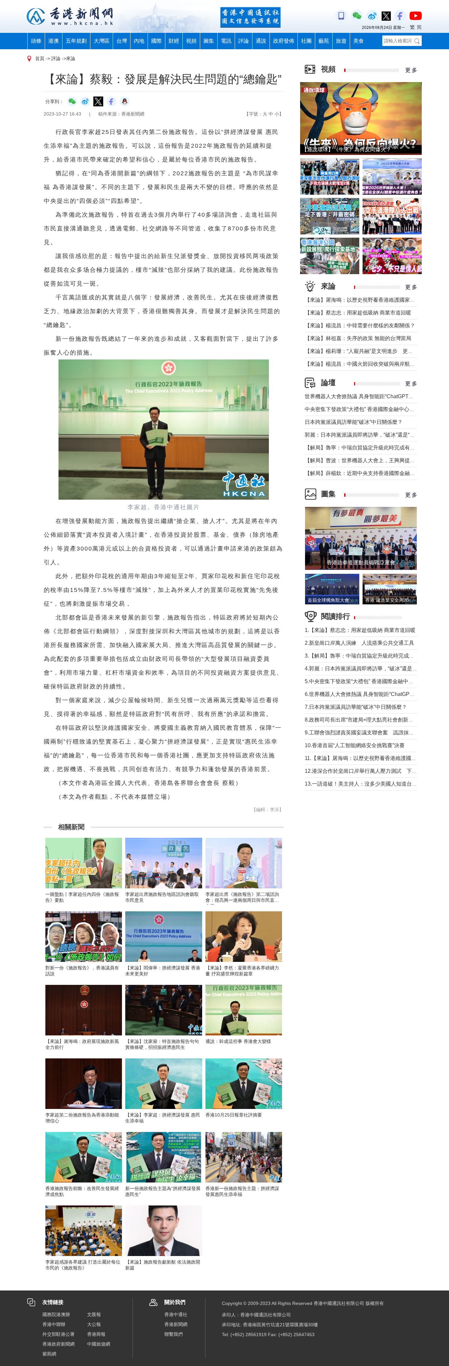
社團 (306, 41)
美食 (358, 41)
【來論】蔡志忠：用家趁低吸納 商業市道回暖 (358, 312)
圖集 (208, 41)
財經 (174, 41)
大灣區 (101, 41)
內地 (139, 41)
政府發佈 (283, 41)
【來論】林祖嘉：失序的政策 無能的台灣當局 (358, 338)
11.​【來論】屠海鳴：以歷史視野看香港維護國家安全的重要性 (376, 758)
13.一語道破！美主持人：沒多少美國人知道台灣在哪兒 (369, 784)
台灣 (121, 41)
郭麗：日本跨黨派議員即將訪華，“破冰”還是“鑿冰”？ (366, 435)
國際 (156, 41)
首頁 (39, 58)
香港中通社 (175, 1314)
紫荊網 (49, 1353)
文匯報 (94, 1314)
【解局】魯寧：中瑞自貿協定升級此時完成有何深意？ (368, 447)
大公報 (94, 1324)
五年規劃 (76, 41)
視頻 (191, 41)
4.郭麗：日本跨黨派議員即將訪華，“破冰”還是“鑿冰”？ (368, 668)
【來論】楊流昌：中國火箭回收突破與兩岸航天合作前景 (370, 364)
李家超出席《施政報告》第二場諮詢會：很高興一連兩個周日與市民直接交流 (242, 900)
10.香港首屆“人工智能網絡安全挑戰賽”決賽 (355, 745)
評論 (243, 41)
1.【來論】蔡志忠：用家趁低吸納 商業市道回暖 (360, 630)
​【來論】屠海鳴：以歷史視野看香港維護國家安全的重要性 (373, 300)
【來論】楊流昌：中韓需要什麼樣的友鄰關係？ (360, 325)
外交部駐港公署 (58, 1334)
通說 (261, 41)
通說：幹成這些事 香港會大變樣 (238, 1041)
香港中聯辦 (53, 1324)
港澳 (53, 41)
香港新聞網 (175, 1324)
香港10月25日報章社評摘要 (233, 1114)
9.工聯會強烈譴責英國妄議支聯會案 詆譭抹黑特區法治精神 (375, 732)
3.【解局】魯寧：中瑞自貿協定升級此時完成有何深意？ (370, 656)
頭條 (36, 41)
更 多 (411, 70)
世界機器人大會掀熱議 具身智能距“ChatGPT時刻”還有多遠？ (376, 396)
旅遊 (341, 41)
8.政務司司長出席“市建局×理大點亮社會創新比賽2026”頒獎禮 (376, 720)
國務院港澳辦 (56, 1314)
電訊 (226, 41)
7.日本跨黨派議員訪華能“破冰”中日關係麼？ (356, 707)
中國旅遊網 (98, 1344)
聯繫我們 (173, 1334)
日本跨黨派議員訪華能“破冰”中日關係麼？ (354, 422)
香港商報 (96, 1334)
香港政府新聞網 (58, 1344)
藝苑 (324, 41)
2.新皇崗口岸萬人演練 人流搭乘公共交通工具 (359, 643)
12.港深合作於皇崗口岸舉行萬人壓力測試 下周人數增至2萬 (375, 771)
